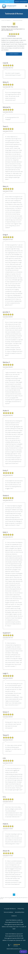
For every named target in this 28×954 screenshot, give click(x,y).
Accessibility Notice (19, 912)
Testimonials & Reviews (17, 20)
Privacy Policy (21, 908)
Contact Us (14, 915)
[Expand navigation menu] (26, 6)
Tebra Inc (14, 908)
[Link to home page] (12, 6)
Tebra (20, 948)
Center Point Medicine (6, 20)
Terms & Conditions (8, 912)
